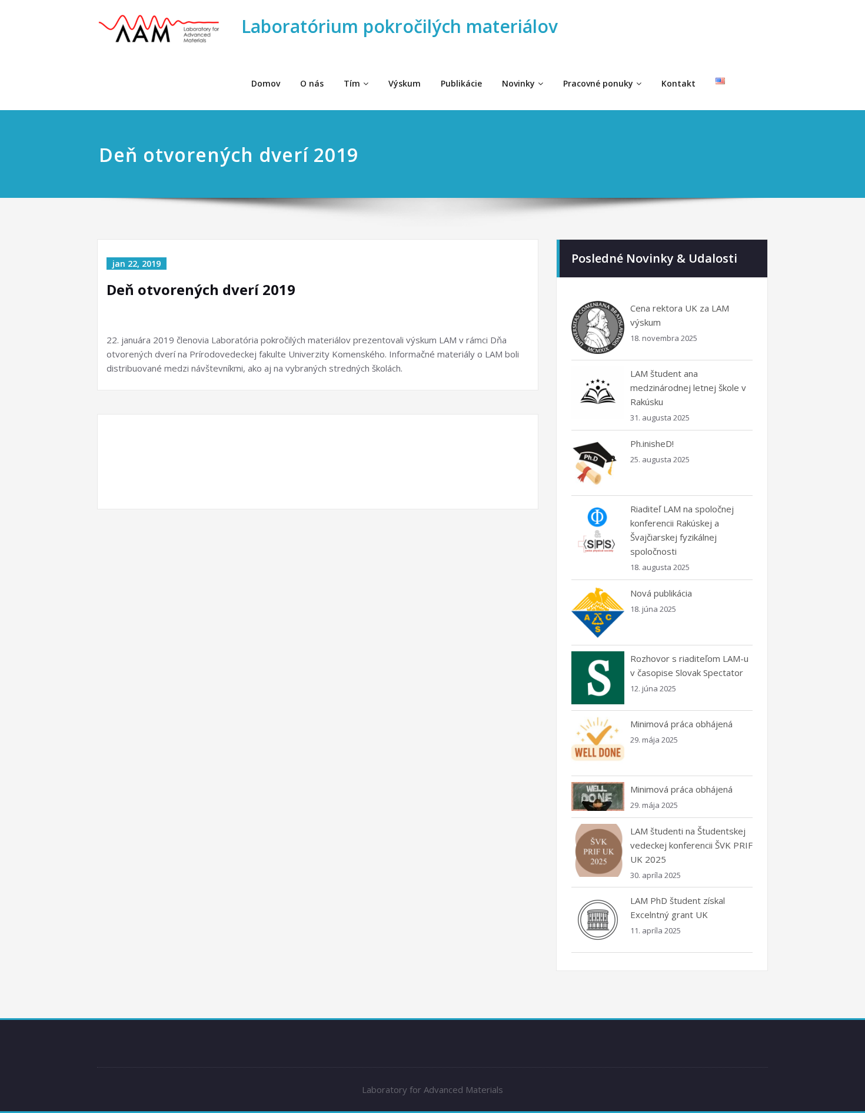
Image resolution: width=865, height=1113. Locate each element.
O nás (312, 83)
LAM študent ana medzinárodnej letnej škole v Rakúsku (688, 387)
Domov (265, 83)
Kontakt (678, 83)
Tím (352, 83)
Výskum (404, 83)
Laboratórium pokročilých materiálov (399, 26)
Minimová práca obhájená (681, 724)
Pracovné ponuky (598, 83)
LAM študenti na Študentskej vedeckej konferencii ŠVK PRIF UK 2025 (691, 845)
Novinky (518, 83)
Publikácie (461, 83)
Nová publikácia (661, 593)
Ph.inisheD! (652, 443)
